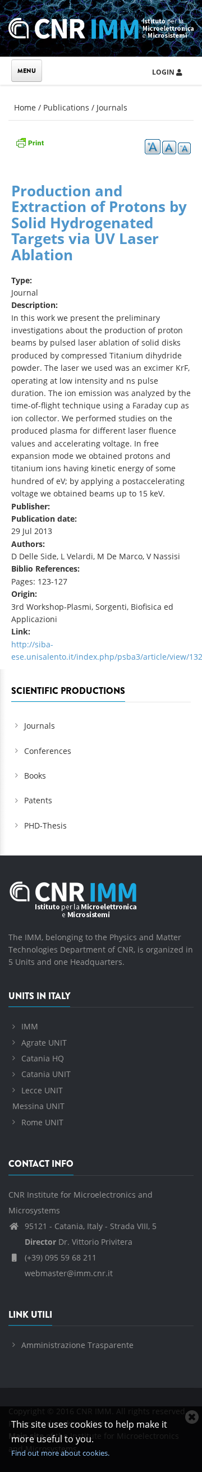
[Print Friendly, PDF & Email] (29, 141)
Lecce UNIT (42, 1090)
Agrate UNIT (44, 1042)
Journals (112, 107)
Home (25, 107)
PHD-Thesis (45, 825)
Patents (38, 800)
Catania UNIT (46, 1074)
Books (35, 775)
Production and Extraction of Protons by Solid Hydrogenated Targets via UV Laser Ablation (99, 223)
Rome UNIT (42, 1122)
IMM (29, 1026)
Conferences (47, 751)
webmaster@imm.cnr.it (67, 1273)
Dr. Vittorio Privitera (78, 1241)
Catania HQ (42, 1058)
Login (164, 72)
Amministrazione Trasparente (77, 1345)
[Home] (101, 26)
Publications (66, 107)
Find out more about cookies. (60, 1453)
